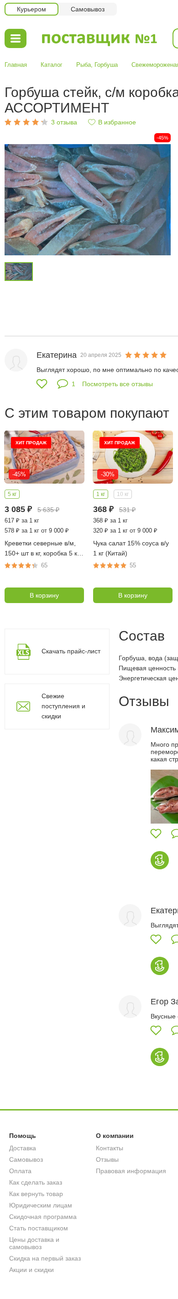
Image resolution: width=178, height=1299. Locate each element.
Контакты (109, 1148)
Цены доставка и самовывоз (34, 1243)
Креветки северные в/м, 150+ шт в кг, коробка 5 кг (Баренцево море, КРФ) (42, 548)
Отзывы (107, 1159)
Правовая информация (131, 1171)
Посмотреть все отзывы (117, 384)
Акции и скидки (31, 1269)
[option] (88, 199)
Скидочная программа (43, 1216)
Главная (16, 64)
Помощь (22, 1135)
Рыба (83, 64)
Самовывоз (26, 1159)
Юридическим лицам (40, 1205)
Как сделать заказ (35, 1182)
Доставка (22, 1148)
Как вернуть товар (36, 1193)
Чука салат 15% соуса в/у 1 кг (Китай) (131, 548)
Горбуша (106, 64)
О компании (115, 1135)
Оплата (20, 1171)
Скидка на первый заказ (45, 1258)
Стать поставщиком (38, 1228)
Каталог (52, 64)
